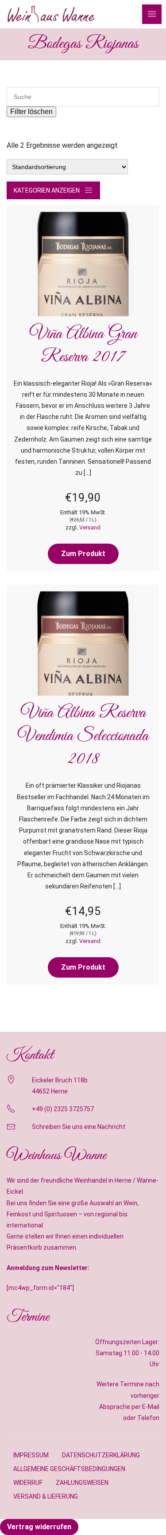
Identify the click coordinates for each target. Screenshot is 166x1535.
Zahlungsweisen (82, 1482)
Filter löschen (31, 111)
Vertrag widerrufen (39, 1527)
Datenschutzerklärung (101, 1455)
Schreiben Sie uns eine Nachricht (78, 1126)
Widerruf (27, 1482)
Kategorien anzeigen (47, 190)
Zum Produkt (83, 553)
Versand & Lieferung (45, 1496)
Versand (89, 527)
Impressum (31, 1455)
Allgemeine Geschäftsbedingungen (69, 1468)
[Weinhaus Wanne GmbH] (50, 14)
